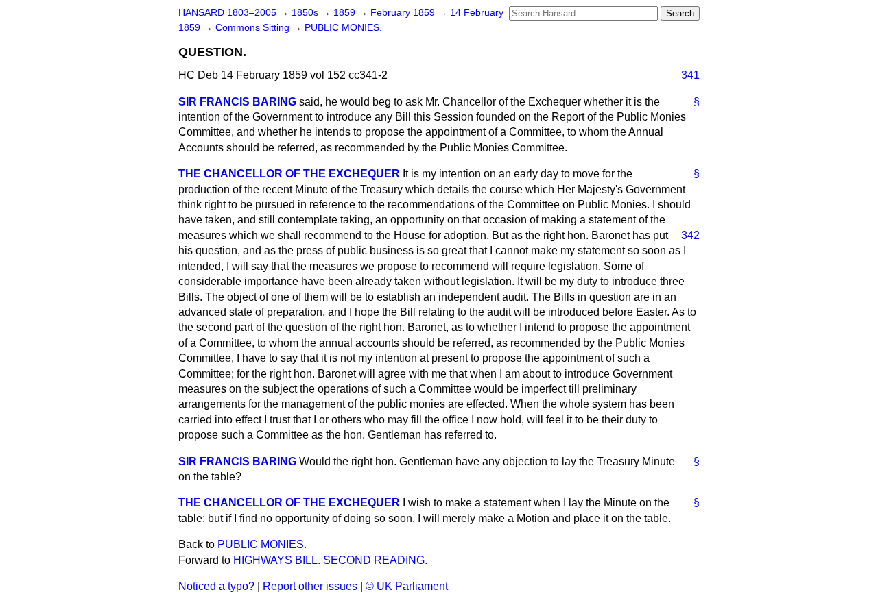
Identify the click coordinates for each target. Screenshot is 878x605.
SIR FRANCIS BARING (237, 102)
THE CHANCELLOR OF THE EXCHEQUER (289, 174)
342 (690, 235)
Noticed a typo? (216, 586)
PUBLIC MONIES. (343, 28)
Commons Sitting (253, 28)
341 (690, 75)
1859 (345, 13)
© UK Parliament (407, 586)
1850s (306, 13)
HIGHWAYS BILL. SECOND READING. (330, 560)
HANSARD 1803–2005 (227, 13)
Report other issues (310, 586)
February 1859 (404, 13)
